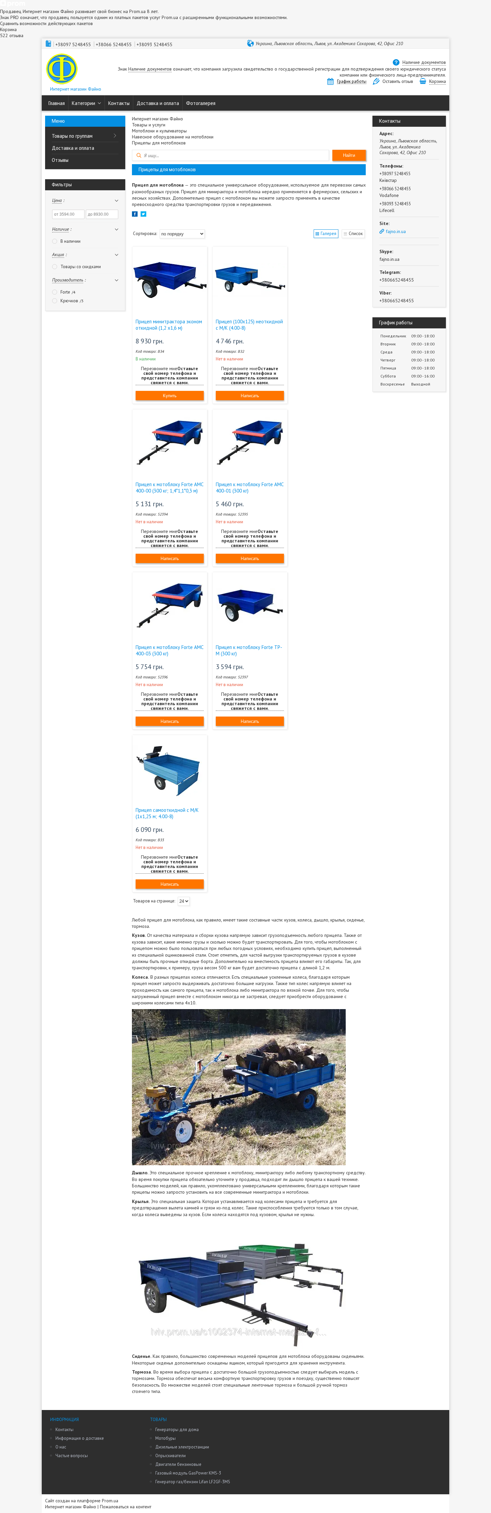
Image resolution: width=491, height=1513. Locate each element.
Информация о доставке (79, 1438)
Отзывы (60, 160)
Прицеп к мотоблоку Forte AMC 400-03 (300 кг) (169, 650)
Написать (250, 396)
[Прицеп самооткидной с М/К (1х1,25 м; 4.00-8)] (169, 768)
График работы (351, 81)
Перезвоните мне (169, 375)
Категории (83, 103)
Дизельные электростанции (182, 1447)
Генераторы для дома (177, 1429)
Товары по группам (72, 136)
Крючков (69, 301)
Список (356, 233)
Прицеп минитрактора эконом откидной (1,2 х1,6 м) (169, 324)
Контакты (119, 103)
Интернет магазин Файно (157, 119)
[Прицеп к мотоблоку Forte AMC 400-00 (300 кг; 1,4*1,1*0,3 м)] (169, 442)
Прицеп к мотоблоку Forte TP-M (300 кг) (249, 650)
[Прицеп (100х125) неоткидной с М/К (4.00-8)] (249, 279)
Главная (56, 103)
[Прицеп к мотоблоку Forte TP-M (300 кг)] (249, 605)
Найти (349, 155)
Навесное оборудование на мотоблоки (172, 137)
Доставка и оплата (158, 103)
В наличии (70, 241)
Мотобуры (165, 1438)
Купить (169, 396)
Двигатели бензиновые (178, 1464)
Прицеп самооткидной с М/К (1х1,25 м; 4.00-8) (167, 813)
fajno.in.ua (396, 231)
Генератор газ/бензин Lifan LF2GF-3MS (192, 1482)
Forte (65, 292)
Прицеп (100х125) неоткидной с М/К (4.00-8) (249, 324)
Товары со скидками (80, 266)
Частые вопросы (71, 1455)
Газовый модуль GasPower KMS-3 (188, 1473)
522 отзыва (11, 35)
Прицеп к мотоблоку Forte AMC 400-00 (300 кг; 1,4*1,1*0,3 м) (169, 487)
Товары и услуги (148, 125)
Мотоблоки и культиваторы (159, 131)
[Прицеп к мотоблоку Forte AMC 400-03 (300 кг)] (169, 605)
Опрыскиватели (170, 1455)
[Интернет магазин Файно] (61, 69)
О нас (60, 1447)
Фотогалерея (200, 103)
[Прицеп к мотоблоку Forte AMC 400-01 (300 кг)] (249, 442)
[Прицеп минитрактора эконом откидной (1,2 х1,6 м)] (169, 279)
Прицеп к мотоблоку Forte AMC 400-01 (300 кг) (249, 487)
